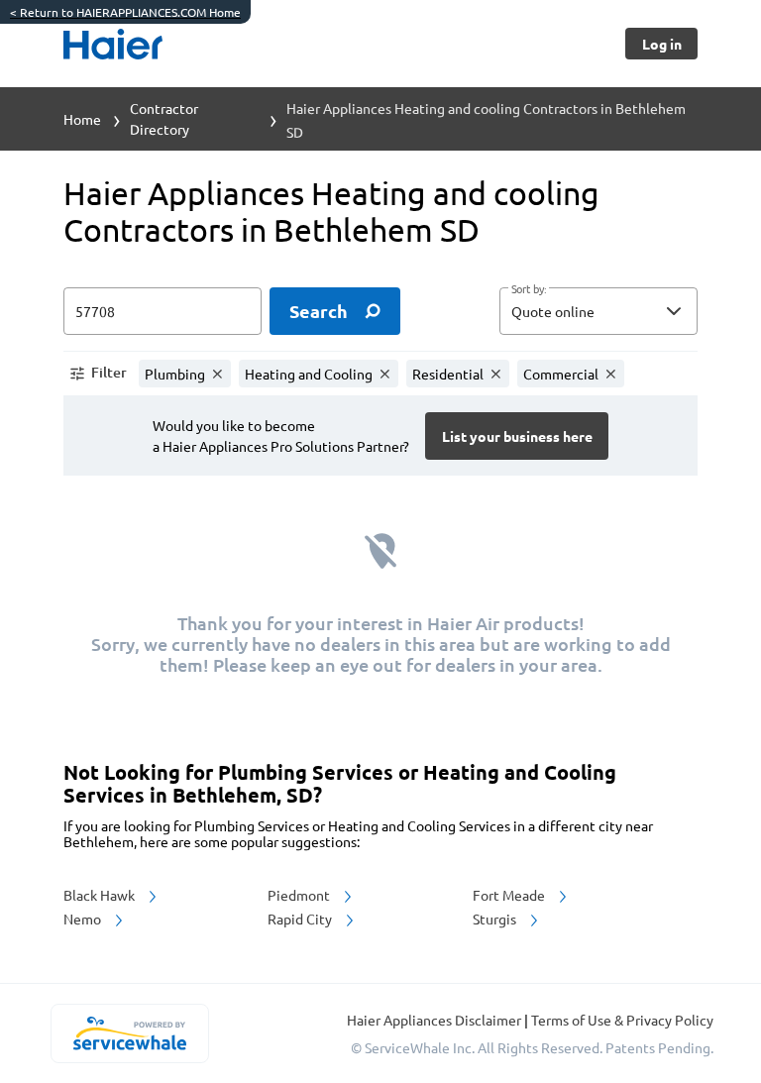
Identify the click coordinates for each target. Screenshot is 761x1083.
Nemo (83, 918)
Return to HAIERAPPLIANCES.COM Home (125, 12)
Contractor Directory (164, 118)
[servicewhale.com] (129, 1033)
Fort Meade (510, 895)
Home (82, 119)
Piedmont (300, 895)
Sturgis (496, 918)
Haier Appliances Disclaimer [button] (435, 1020)
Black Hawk (100, 895)
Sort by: (528, 289)
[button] (598, 311)
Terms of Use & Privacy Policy (622, 1020)
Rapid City (301, 918)
